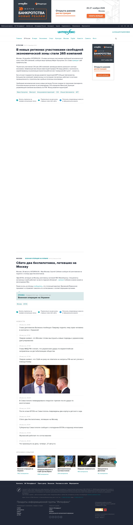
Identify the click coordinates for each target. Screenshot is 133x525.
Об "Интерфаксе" (19, 26)
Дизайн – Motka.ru (99, 517)
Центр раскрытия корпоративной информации (61, 513)
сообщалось (38, 286)
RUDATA (51, 511)
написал (59, 146)
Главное (19, 38)
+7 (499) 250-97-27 (78, 497)
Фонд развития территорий (45, 92)
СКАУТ (19, 511)
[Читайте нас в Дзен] (50, 517)
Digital (73, 38)
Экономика (43, 38)
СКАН (50, 510)
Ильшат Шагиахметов (67, 92)
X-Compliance (20, 510)
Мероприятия (86, 26)
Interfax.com (29, 26)
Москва (66, 38)
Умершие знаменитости (86, 469)
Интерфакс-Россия (40, 26)
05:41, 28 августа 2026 (55, 258)
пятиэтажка (35, 193)
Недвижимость (66, 26)
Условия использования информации (104, 514)
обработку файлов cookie (93, 494)
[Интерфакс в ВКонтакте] (56, 517)
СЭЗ (57, 92)
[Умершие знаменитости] (87, 466)
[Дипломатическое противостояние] (66, 466)
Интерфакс (66, 32)
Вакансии (51, 483)
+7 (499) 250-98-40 (65, 497)
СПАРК (19, 508)
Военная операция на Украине (37, 116)
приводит (75, 60)
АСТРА (19, 515)
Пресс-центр (42, 483)
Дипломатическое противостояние (64, 470)
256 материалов (63, 473)
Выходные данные (100, 516)
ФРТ (77, 92)
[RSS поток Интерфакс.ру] (58, 517)
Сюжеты (88, 38)
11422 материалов (22, 473)
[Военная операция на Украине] (26, 466)
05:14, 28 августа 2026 (56, 116)
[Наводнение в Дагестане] (107, 466)
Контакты (19, 483)
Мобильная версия (7, 26)
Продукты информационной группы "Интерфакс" (43, 502)
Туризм (58, 26)
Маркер (19, 513)
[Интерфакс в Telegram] (53, 517)
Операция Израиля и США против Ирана (45, 471)
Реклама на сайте (62, 483)
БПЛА (29, 193)
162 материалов (103, 473)
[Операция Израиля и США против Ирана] (46, 467)
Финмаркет (51, 26)
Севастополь (21, 193)
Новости (80, 38)
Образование (76, 26)
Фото (94, 38)
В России (27, 38)
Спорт (51, 38)
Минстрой (32, 92)
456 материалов (83, 471)
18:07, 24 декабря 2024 (30, 45)
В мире (34, 38)
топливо (43, 193)
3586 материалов (42, 474)
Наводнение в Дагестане (103, 470)
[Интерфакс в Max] (61, 517)
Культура (58, 38)
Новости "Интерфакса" (55, 508)
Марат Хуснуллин (22, 92)
